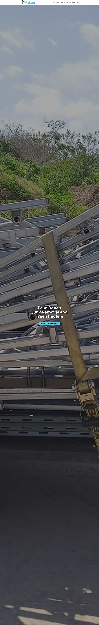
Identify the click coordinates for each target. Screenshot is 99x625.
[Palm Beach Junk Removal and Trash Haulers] (28, 2)
